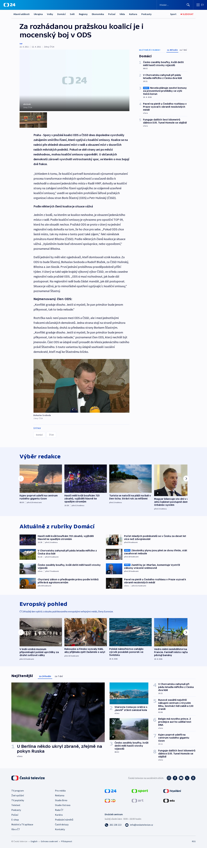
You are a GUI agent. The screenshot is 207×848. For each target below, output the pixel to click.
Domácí (61, 14)
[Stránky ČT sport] (140, 790)
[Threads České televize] (193, 778)
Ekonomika (98, 14)
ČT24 (51, 434)
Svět (72, 14)
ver (21, 43)
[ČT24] (9, 5)
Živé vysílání (17, 795)
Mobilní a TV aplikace (22, 824)
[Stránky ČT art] (137, 800)
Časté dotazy (61, 824)
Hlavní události (21, 14)
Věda (122, 14)
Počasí (111, 14)
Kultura (133, 14)
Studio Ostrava (62, 805)
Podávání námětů (64, 819)
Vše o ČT (15, 829)
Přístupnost (66, 841)
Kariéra (59, 814)
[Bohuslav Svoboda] (81, 386)
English (34, 841)
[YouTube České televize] (181, 778)
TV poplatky (17, 800)
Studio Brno (61, 800)
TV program (17, 790)
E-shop (15, 819)
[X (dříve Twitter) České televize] (187, 778)
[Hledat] (188, 5)
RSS (194, 841)
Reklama (59, 795)
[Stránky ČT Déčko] (110, 800)
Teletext (15, 805)
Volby (50, 14)
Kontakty (60, 829)
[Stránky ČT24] (110, 790)
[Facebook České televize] (175, 778)
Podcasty (146, 14)
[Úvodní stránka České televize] (28, 778)
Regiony (83, 14)
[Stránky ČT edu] (169, 800)
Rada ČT (59, 809)
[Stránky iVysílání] (172, 790)
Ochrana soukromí (49, 841)
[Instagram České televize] (169, 778)
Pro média (60, 790)
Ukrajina (38, 14)
